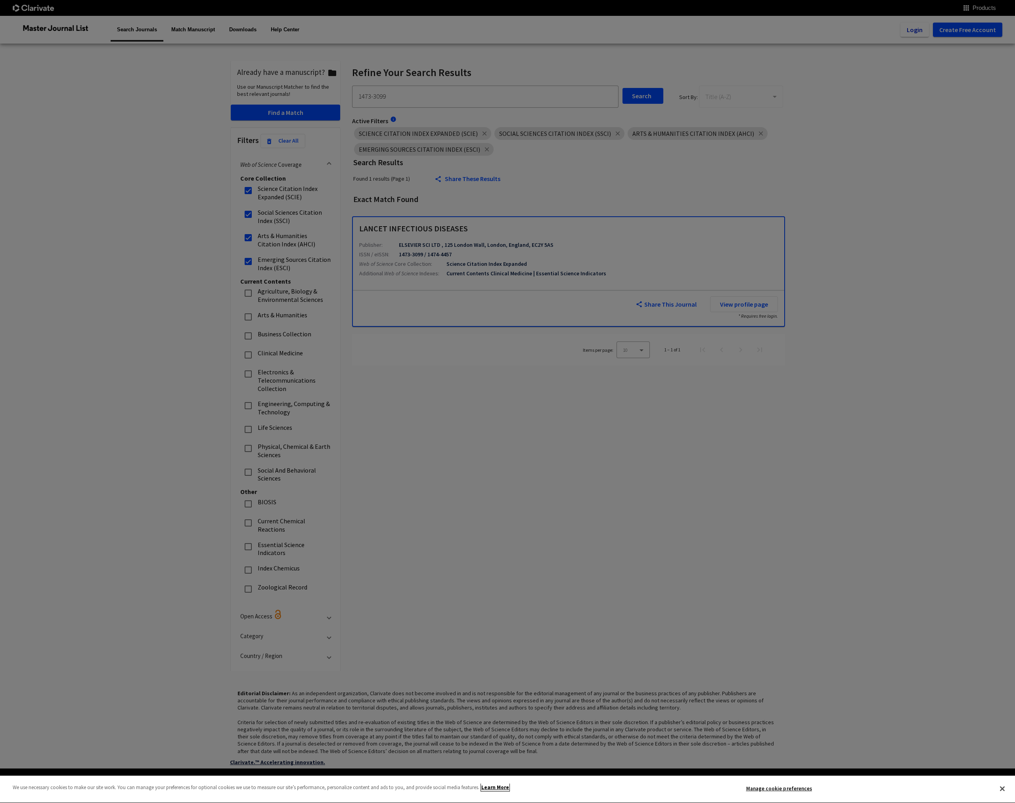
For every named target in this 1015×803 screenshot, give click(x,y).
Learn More (495, 787)
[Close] (1002, 788)
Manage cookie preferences (779, 788)
